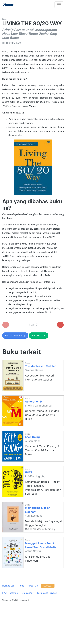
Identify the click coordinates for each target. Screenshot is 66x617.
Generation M (34, 401)
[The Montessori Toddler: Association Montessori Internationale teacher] (12, 375)
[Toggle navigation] (58, 4)
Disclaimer (27, 593)
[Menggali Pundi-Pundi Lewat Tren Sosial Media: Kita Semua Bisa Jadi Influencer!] (12, 552)
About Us (33, 585)
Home (21, 585)
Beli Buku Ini (38, 335)
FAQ (4, 593)
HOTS (28, 472)
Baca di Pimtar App (15, 335)
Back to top (8, 585)
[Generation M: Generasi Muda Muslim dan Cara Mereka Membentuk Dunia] (12, 410)
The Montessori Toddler (40, 366)
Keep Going (32, 437)
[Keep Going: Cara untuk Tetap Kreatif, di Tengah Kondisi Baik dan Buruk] (12, 446)
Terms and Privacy (47, 593)
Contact (14, 593)
